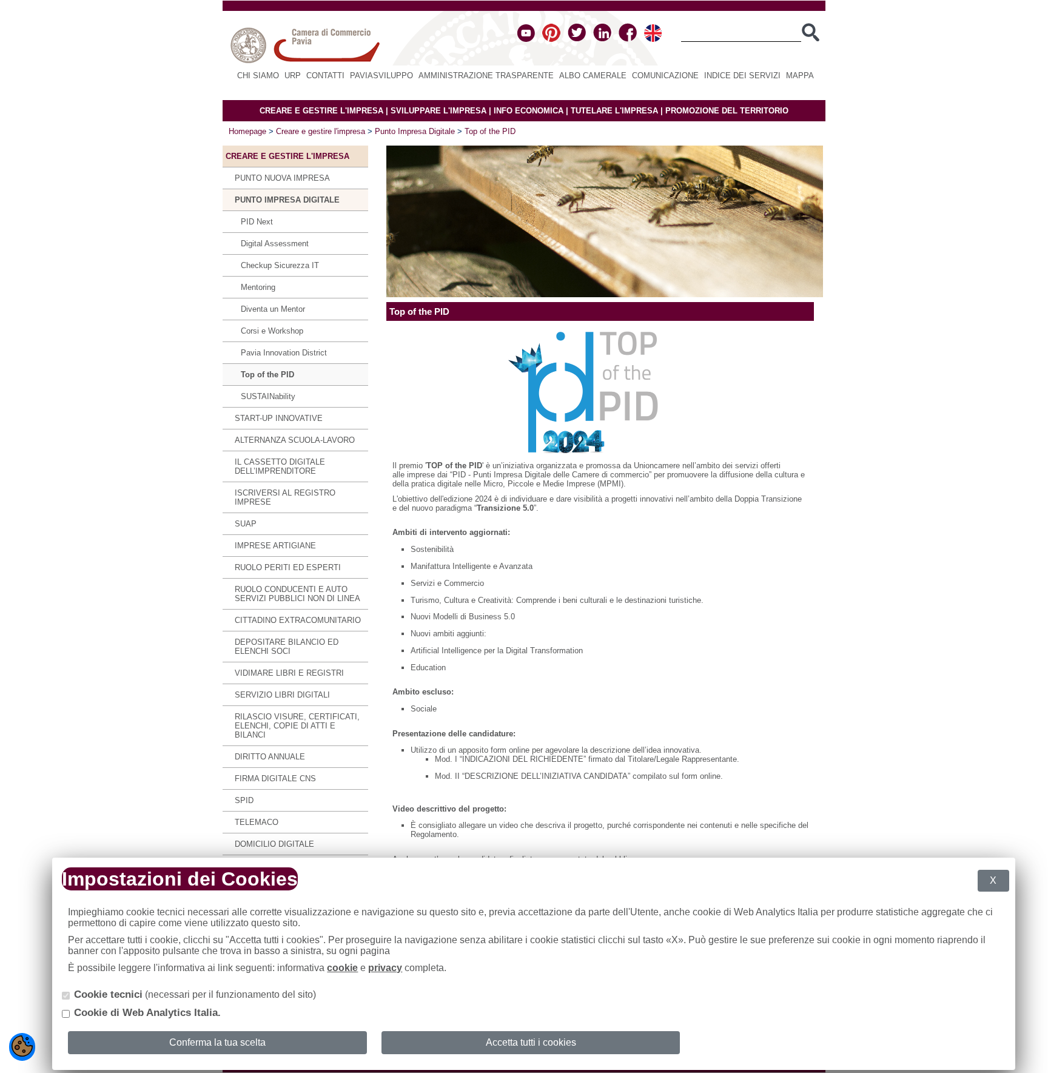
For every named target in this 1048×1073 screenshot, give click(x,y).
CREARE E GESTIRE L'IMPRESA (321, 110)
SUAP (246, 523)
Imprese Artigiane (275, 545)
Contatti (325, 75)
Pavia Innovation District (284, 352)
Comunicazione (665, 75)
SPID (244, 800)
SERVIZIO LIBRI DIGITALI (282, 694)
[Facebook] (628, 39)
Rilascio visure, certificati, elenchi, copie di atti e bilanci (297, 725)
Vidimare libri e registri (289, 673)
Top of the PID (490, 131)
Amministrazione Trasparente (486, 75)
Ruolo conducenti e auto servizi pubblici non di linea (297, 594)
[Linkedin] (602, 39)
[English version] (653, 39)
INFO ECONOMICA (528, 110)
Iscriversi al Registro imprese (285, 497)
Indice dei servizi (742, 75)
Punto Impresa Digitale (415, 131)
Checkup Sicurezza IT (280, 265)
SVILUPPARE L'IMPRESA (438, 110)
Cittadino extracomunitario (298, 620)
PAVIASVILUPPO (381, 75)
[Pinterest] (551, 39)
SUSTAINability (268, 396)
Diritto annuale (270, 756)
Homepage (247, 131)
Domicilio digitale (274, 844)
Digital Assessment (275, 243)
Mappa (800, 75)
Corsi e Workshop (272, 330)
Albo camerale (592, 75)
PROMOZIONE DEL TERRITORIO (726, 110)
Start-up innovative (279, 418)
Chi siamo (258, 75)
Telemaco (256, 822)
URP (292, 75)
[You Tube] (526, 39)
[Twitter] (577, 39)
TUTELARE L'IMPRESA (614, 110)
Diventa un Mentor (273, 309)
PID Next (257, 221)
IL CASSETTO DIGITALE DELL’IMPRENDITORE (280, 466)
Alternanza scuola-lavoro (295, 440)
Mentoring (258, 287)
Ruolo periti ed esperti (288, 567)
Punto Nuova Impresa (282, 178)
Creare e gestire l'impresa (320, 131)
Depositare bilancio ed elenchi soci (286, 646)
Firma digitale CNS (275, 778)
